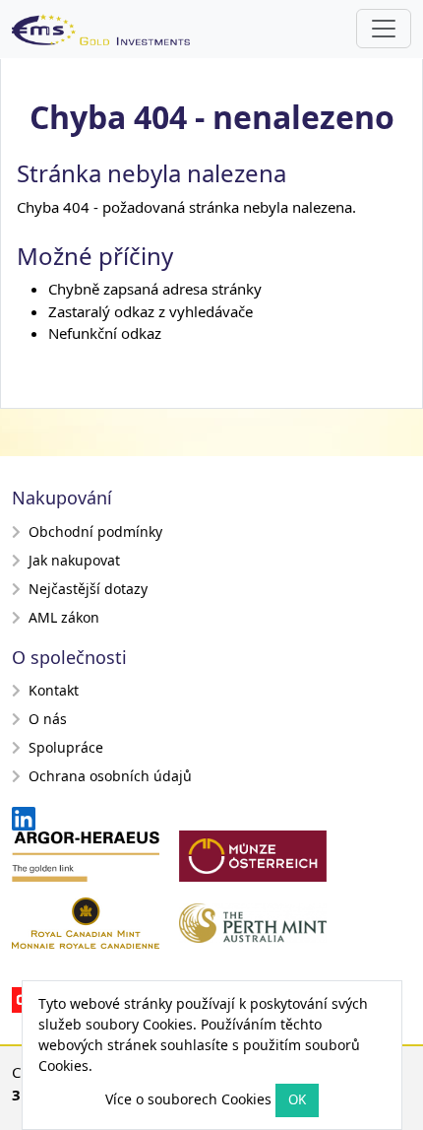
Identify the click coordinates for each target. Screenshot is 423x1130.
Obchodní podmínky (95, 531)
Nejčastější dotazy (88, 588)
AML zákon (64, 617)
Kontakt (54, 690)
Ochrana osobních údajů (110, 775)
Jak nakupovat (74, 560)
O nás (48, 718)
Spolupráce (66, 747)
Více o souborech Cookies (188, 1099)
